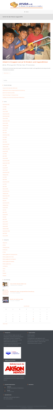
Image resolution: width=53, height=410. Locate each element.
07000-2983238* (31, 336)
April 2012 (5, 219)
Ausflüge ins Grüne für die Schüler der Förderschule (13, 97)
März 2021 (5, 132)
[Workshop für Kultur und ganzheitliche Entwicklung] (6, 292)
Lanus (4, 268)
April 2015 (5, 186)
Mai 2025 (4, 109)
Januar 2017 (5, 170)
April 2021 (5, 130)
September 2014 (6, 195)
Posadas (4, 273)
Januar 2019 (5, 158)
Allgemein (5, 242)
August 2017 (5, 167)
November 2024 (6, 116)
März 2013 (5, 212)
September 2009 (6, 231)
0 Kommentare (31, 65)
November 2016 (6, 172)
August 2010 (5, 226)
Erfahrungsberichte (7, 263)
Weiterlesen (7, 73)
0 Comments (20, 285)
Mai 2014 (4, 200)
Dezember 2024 (6, 113)
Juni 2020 (5, 137)
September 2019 (6, 148)
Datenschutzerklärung (40, 406)
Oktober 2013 (5, 205)
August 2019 (5, 151)
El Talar (20, 65)
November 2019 (6, 144)
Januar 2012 (5, 221)
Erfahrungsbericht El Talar (8, 256)
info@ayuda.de (10, 391)
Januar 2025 (5, 111)
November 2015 (6, 181)
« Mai (4, 323)
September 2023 (6, 120)
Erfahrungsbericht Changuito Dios (10, 254)
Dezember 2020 (6, 134)
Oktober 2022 (5, 125)
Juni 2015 (5, 184)
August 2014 (5, 198)
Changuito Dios (6, 247)
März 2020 (5, 141)
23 (33, 319)
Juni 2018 (5, 165)
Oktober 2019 (5, 146)
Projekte (4, 275)
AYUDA (4, 245)
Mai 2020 (4, 139)
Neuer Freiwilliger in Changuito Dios (10, 95)
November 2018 (6, 160)
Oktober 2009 (5, 228)
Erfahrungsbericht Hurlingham (9, 259)
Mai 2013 (4, 209)
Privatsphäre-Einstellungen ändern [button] (16, 406)
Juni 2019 (5, 153)
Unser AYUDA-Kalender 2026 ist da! (10, 88)
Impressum (30, 406)
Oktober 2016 (5, 174)
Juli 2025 (4, 106)
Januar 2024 (5, 118)
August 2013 (5, 207)
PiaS (5, 65)
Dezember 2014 (6, 191)
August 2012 (5, 214)
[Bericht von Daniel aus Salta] (6, 300)
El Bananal (5, 249)
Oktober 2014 (5, 193)
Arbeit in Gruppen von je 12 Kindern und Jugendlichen (25, 62)
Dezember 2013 (6, 202)
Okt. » (6, 323)
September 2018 (6, 163)
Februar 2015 (5, 188)
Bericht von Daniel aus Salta (9, 92)
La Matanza (5, 266)
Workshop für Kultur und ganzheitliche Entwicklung (14, 90)
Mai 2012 (4, 216)
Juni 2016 (5, 177)
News (24, 65)
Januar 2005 (5, 235)
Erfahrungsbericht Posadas (8, 261)
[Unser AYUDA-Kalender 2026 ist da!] (6, 284)
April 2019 (5, 156)
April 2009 (5, 233)
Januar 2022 (5, 127)
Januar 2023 (5, 123)
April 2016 (5, 179)
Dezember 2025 (6, 104)
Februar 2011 (5, 224)
